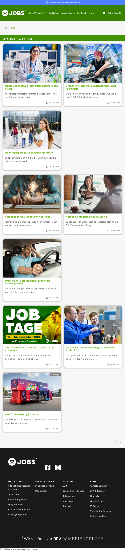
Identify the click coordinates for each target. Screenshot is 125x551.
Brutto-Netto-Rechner (19, 509)
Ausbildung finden (17, 499)
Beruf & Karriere (37, 13)
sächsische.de (97, 501)
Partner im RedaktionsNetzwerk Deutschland (64, 2)
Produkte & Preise (44, 485)
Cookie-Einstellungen (73, 490)
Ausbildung (54, 13)
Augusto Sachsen (98, 485)
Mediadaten (41, 490)
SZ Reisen (95, 506)
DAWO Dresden (97, 490)
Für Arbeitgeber (85, 13)
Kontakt (66, 506)
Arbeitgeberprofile (17, 514)
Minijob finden (15, 504)
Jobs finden (14, 494)
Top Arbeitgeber (68, 13)
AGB (64, 485)
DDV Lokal (95, 495)
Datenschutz (69, 495)
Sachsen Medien (98, 516)
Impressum (68, 501)
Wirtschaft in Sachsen (101, 511)
